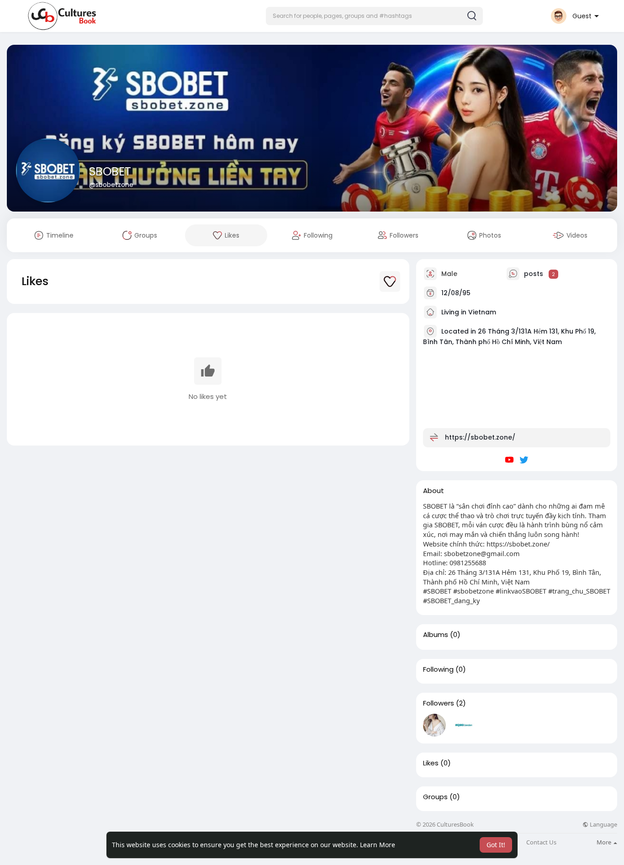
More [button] (605, 842)
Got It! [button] (496, 844)
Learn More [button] (377, 844)
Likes (431, 763)
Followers (438, 703)
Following (438, 669)
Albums (435, 634)
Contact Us (541, 842)
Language (602, 825)
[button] (374, 16)
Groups (435, 797)
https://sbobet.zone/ (480, 437)
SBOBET (110, 172)
